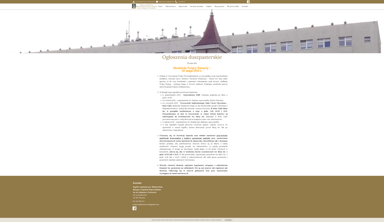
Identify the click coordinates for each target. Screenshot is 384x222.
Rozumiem (228, 220)
